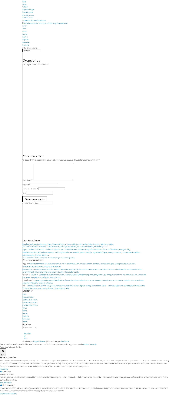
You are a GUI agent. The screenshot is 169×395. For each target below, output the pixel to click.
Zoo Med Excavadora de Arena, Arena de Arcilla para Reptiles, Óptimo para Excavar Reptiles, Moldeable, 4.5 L (64, 247)
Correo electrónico (30, 189)
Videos (24, 7)
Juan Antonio (27, 269)
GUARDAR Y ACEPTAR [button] (8, 393)
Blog (24, 1)
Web (24, 193)
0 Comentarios (43, 64)
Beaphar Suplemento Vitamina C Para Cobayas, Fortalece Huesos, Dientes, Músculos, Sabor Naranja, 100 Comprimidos (68, 244)
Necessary (7, 372)
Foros (24, 4)
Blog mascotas (27, 297)
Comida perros (28, 15)
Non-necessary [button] (5, 383)
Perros (24, 37)
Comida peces (27, 18)
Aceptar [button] (86, 344)
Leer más (93, 344)
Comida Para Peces (29, 302)
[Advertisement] (71, 85)
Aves (24, 29)
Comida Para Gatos (29, 300)
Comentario (27, 180)
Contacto (25, 45)
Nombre (26, 184)
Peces (24, 34)
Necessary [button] (4, 369)
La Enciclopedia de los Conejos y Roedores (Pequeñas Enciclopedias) (48, 258)
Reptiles (25, 40)
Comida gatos (27, 12)
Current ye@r (28, 203)
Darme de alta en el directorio (34, 20)
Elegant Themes (39, 341)
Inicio (24, 26)
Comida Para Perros (30, 305)
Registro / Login (28, 9)
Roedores (26, 42)
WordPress (65, 341)
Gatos (24, 31)
